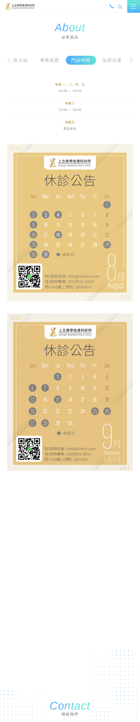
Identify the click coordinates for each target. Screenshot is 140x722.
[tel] (112, 6)
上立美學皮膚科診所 (20, 6)
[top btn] (132, 707)
